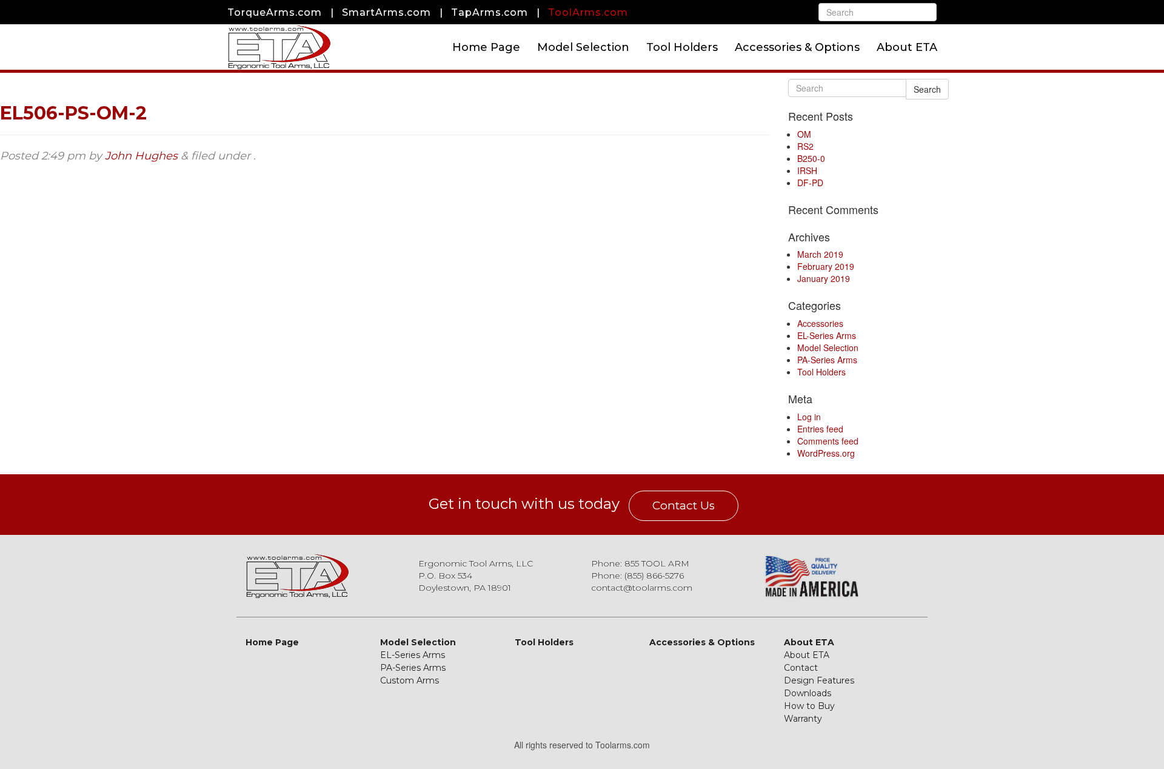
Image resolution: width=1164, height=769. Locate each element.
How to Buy (809, 705)
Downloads (807, 693)
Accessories (820, 323)
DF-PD (810, 182)
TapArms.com (489, 12)
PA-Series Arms (827, 360)
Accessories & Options (797, 47)
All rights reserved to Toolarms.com (582, 745)
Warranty (803, 718)
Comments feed (827, 441)
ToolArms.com (588, 12)
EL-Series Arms (826, 335)
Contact (801, 667)
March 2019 (820, 254)
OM (804, 134)
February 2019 (825, 266)
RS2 (805, 146)
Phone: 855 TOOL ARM (640, 563)
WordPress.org (826, 453)
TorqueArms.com (274, 12)
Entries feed (820, 429)
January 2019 (823, 278)
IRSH (807, 170)
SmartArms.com (386, 12)
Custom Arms (409, 680)
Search (927, 89)
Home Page (486, 47)
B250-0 (811, 158)
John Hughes (141, 156)
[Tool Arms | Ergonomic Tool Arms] (279, 47)
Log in (809, 417)
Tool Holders (682, 47)
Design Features (819, 680)
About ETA (907, 47)
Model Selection (583, 47)
